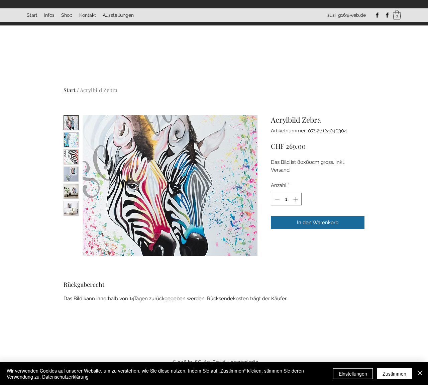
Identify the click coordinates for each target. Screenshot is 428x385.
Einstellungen (353, 373)
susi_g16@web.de (346, 15)
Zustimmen (394, 373)
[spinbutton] (286, 199)
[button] (397, 15)
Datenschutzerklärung (65, 376)
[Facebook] (377, 15)
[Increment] (296, 199)
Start (70, 89)
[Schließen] (420, 374)
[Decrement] (276, 199)
